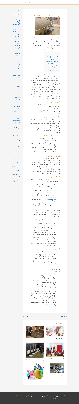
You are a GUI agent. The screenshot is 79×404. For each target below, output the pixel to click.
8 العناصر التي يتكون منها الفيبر (53, 69)
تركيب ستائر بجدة (18, 75)
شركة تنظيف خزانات (18, 95)
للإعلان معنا (24, 2)
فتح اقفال (16, 111)
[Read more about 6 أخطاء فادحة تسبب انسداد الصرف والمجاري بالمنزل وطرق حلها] (35, 350)
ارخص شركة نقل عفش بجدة (17, 55)
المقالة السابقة (64, 316)
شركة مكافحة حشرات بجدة (60, 338)
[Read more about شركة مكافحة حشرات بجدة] (55, 331)
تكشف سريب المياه (56, 213)
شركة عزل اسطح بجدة (16, 181)
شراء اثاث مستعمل (17, 84)
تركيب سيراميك (14, 75)
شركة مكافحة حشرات (18, 99)
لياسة (14, 113)
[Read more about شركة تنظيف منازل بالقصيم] (35, 371)
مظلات (29, 2)
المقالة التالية (26, 316)
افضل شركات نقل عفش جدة (17, 64)
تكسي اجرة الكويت (14, 77)
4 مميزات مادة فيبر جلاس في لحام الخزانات (51, 61)
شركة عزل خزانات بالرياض (55, 77)
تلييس (19, 79)
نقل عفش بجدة (16, 122)
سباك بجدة (18, 132)
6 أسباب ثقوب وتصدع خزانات (53, 65)
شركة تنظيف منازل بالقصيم (40, 381)
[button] (14, 2)
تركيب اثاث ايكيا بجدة (16, 170)
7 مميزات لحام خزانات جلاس (54, 67)
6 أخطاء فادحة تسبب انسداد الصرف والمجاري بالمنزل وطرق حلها (35, 360)
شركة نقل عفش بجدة (41, 340)
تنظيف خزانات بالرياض (47, 299)
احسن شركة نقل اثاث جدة (17, 53)
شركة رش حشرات (26, 396)
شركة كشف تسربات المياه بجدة (17, 97)
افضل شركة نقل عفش (18, 66)
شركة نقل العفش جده (18, 104)
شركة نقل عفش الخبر (16, 136)
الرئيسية (39, 2)
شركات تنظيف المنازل (18, 86)
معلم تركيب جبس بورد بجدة (17, 116)
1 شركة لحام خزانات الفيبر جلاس (53, 56)
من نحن (18, 2)
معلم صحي (13, 116)
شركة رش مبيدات (16, 24)
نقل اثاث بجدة (19, 122)
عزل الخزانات (19, 111)
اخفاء (50, 53)
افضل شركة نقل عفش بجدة (17, 68)
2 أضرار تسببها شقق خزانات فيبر (53, 58)
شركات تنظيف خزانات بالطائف (17, 88)
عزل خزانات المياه (50, 199)
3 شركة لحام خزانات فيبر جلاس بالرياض (52, 60)
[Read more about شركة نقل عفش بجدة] (35, 332)
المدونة (34, 2)
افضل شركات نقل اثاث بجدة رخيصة (16, 62)
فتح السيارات (13, 111)
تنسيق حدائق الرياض (16, 166)
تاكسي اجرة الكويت (17, 71)
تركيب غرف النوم (18, 77)
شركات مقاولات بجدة (15, 90)
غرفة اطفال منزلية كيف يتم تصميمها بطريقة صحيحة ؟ (56, 358)
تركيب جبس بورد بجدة (18, 73)
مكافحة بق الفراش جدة (18, 118)
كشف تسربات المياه (17, 113)
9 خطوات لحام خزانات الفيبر (54, 70)
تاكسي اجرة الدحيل (16, 29)
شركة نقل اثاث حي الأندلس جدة (17, 101)
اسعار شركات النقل (18, 57)
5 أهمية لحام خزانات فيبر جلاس (53, 63)
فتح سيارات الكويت (17, 20)
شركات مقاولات (19, 90)
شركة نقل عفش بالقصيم (60, 375)
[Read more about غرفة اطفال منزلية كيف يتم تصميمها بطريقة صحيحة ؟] (55, 349)
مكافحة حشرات (17, 23)
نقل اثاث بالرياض (15, 120)
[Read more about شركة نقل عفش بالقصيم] (57, 368)
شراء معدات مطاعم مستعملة (17, 396)
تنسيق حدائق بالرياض (17, 79)
